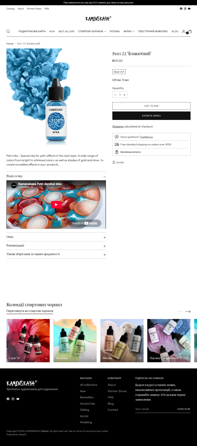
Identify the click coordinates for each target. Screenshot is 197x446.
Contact (113, 410)
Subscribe (184, 409)
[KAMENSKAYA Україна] (98, 18)
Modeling (86, 422)
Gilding (84, 410)
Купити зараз (151, 115)
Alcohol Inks (87, 403)
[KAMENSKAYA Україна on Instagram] (185, 8)
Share (120, 162)
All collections (88, 385)
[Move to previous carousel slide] (180, 285)
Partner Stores (117, 391)
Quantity (118, 88)
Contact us (146, 136)
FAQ (110, 397)
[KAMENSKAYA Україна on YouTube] (189, 8)
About (112, 385)
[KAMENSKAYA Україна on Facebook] (181, 8)
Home (9, 43)
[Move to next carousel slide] (188, 285)
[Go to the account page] (182, 31)
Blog (111, 403)
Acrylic (84, 416)
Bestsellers (87, 397)
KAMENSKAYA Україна (37, 431)
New (83, 391)
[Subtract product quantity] (124, 95)
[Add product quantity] (115, 95)
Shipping (117, 126)
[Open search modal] (8, 31)
